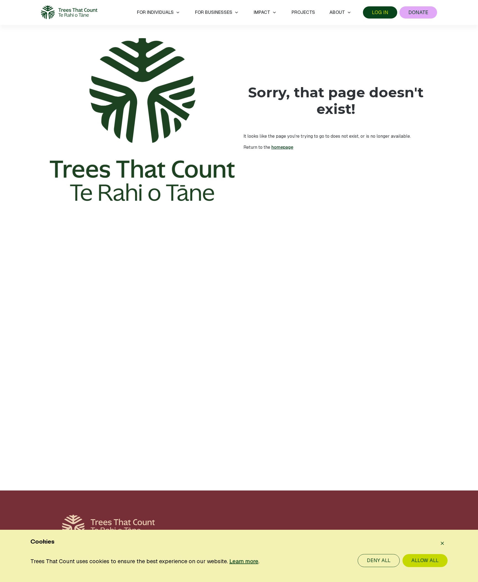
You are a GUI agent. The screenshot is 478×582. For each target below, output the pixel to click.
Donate (418, 12)
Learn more (243, 561)
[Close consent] (442, 543)
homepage (282, 147)
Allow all (425, 560)
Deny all (379, 560)
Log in (380, 12)
